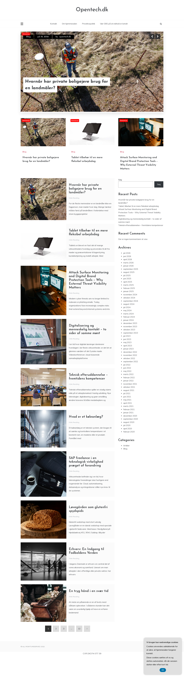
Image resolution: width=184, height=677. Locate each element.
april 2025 (127, 302)
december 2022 (130, 372)
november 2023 (130, 346)
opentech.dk (64, 37)
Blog (28, 37)
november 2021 (130, 404)
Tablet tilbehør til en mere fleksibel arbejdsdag (62, 84)
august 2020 (128, 442)
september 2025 (130, 289)
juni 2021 (127, 416)
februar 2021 (129, 429)
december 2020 (130, 436)
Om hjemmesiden (69, 24)
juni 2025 (127, 298)
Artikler (126, 465)
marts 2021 (128, 426)
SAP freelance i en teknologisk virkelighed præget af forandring (86, 481)
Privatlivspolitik (88, 24)
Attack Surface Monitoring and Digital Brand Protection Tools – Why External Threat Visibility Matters (89, 300)
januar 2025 (128, 311)
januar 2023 (128, 368)
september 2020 (130, 439)
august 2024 (128, 324)
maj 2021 (127, 420)
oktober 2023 (129, 349)
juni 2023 (127, 359)
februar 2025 (129, 308)
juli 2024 (126, 327)
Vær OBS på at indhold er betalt (114, 24)
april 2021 (127, 423)
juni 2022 (127, 388)
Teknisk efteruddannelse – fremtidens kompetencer (140, 245)
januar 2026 (128, 286)
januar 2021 (128, 432)
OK (163, 670)
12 (79, 648)
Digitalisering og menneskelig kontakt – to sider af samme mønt (87, 349)
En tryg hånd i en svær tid (88, 611)
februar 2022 (129, 397)
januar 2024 (128, 340)
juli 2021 (126, 413)
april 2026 (127, 279)
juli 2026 (126, 273)
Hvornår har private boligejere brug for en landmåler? (85, 208)
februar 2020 (129, 451)
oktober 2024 (129, 317)
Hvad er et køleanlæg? (86, 436)
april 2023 (127, 365)
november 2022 (130, 375)
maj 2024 (127, 330)
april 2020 (127, 448)
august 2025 (128, 292)
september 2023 (130, 353)
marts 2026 (128, 282)
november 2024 (130, 314)
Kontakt (53, 24)
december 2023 (130, 343)
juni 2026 (127, 276)
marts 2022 (128, 394)
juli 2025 (126, 295)
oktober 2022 (129, 378)
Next (157, 36)
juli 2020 (126, 445)
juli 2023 (126, 356)
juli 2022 (126, 384)
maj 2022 (127, 391)
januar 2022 (128, 400)
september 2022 (130, 381)
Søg (120, 199)
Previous (152, 36)
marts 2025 (128, 305)
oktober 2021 (129, 407)
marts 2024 (128, 333)
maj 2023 (127, 362)
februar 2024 (129, 337)
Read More (153, 85)
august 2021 (128, 410)
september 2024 (130, 321)
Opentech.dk (92, 10)
